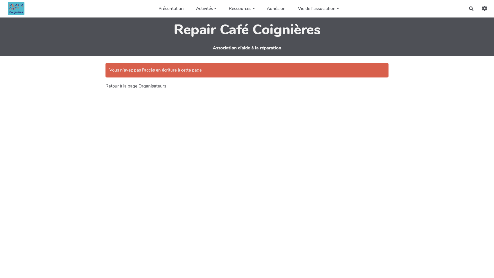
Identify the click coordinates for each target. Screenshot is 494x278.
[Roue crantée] (484, 9)
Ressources (240, 9)
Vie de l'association (317, 9)
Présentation (171, 9)
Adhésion (276, 9)
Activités (204, 9)
